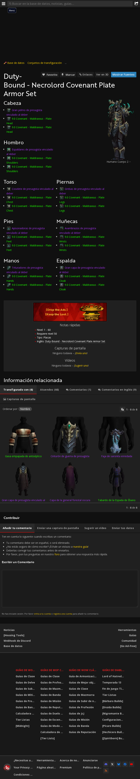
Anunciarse (90, 760)
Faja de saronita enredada (116, 456)
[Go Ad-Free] (128, 646)
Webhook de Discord (17, 640)
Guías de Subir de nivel (26, 688)
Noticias (9, 630)
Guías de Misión (50, 701)
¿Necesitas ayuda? (24, 760)
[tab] (18, 389)
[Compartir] (136, 3)
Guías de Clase (25, 676)
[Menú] (3, 3)
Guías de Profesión (26, 701)
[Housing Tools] (14, 635)
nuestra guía (80, 546)
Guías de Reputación (52, 707)
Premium (66, 767)
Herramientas (127, 630)
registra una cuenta (62, 613)
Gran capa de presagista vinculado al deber (23, 501)
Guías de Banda (26, 707)
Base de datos (15, 63)
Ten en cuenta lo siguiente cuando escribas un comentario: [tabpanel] (55, 575)
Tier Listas (23, 719)
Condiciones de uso (24, 774)
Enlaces (87, 74)
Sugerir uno (81, 365)
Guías (132, 635)
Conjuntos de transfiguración (45, 63)
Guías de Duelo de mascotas (52, 713)
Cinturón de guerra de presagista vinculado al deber (70, 457)
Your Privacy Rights (24, 767)
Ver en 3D (102, 74)
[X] (112, 764)
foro (57, 554)
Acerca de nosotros (70, 760)
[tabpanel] (70, 458)
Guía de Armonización (83, 676)
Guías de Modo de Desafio (52, 726)
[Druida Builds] (111, 707)
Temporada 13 (111, 682)
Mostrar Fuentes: (123, 74)
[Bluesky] (118, 764)
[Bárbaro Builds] (112, 701)
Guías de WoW (25, 670)
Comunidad (129, 640)
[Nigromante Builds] (113, 713)
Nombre (25, 409)
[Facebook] (125, 764)
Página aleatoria (47, 767)
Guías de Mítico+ (26, 695)
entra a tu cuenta (42, 613)
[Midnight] (22, 726)
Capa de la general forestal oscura (70, 500)
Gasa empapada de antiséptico (23, 456)
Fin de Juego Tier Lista (113, 688)
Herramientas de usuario (47, 760)
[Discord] (106, 764)
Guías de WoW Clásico (83, 670)
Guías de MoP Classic (52, 670)
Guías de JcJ (76, 713)
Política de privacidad (93, 767)
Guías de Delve (25, 682)
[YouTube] (131, 764)
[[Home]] (7, 770)
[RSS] (106, 770)
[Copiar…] (122, 409)
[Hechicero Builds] (113, 732)
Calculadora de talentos (26, 713)
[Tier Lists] (47, 738)
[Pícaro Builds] (111, 726)
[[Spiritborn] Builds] (113, 738)
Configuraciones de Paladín (113, 719)
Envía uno (81, 353)
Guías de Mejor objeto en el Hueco (83, 682)
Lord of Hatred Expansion (113, 676)
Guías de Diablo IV (113, 670)
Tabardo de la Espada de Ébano (116, 500)
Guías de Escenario (52, 719)
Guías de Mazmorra (52, 688)
